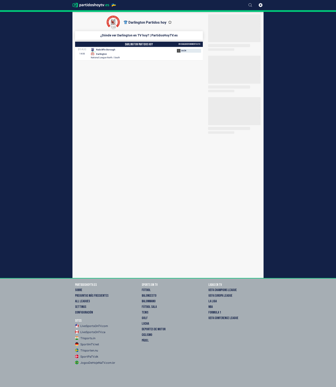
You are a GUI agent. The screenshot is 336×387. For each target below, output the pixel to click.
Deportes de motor (154, 329)
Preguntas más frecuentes (91, 296)
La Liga (212, 301)
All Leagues (82, 301)
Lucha (145, 324)
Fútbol (146, 290)
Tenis (145, 312)
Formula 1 (214, 312)
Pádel (145, 340)
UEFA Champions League (222, 290)
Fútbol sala (149, 307)
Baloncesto (149, 296)
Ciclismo (147, 335)
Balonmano (149, 301)
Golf (145, 318)
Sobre (78, 290)
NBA (210, 307)
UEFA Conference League (223, 318)
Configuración (84, 312)
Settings (80, 307)
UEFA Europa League (220, 296)
